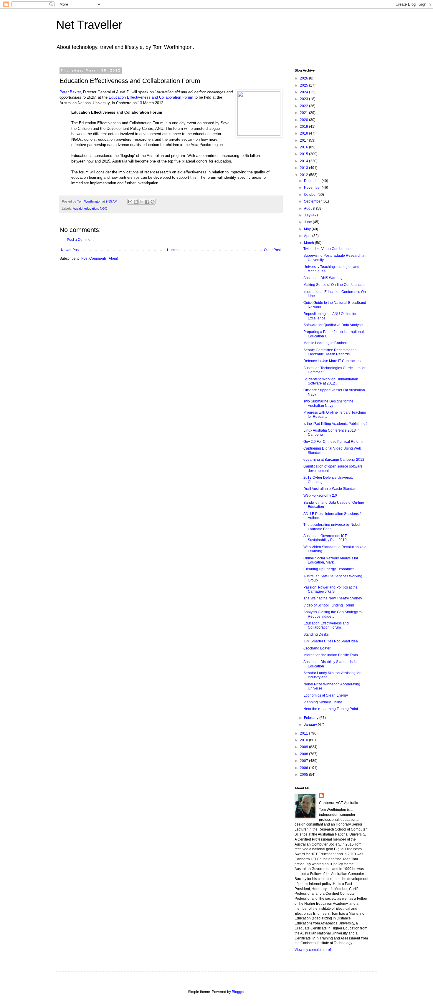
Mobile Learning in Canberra (326, 343)
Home (172, 250)
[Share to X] (141, 202)
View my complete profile (315, 950)
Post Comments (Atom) (99, 258)
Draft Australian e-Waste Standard (330, 489)
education (91, 208)
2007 (304, 761)
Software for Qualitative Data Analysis (333, 325)
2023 (304, 99)
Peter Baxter (70, 92)
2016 (304, 147)
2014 (304, 161)
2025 (304, 85)
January (311, 724)
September (313, 201)
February (311, 718)
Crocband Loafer (316, 648)
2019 (304, 127)
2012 (304, 175)
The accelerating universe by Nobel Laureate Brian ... (331, 527)
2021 (304, 113)
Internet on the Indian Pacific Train (330, 655)
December (313, 181)
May (308, 229)
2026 (304, 78)
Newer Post (70, 250)
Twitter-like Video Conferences (327, 249)
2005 (304, 775)
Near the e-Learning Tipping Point (330, 709)
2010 (304, 740)
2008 (304, 754)
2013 (304, 168)
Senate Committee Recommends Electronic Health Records (329, 352)
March (309, 243)
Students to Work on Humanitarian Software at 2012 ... (330, 381)
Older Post (272, 250)
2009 (304, 747)
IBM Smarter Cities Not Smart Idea (330, 641)
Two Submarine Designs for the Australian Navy (328, 403)
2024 (304, 92)
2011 (304, 733)
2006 (304, 768)
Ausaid (77, 208)
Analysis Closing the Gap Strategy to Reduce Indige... (332, 614)
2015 (304, 154)
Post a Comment (80, 240)
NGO (104, 208)
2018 (304, 133)
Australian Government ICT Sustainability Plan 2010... (326, 538)
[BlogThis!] (136, 202)
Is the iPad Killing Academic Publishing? (335, 424)
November (313, 187)
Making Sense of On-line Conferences (333, 285)
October (311, 195)
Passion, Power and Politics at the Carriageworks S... (330, 589)
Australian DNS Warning (323, 278)
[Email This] (130, 202)
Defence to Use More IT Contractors (332, 361)
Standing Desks (316, 634)
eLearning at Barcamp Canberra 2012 (333, 460)
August (310, 208)
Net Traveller (89, 24)
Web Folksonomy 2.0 (320, 495)
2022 (304, 106)
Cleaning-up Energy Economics (328, 569)
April (308, 236)
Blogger (238, 992)
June (308, 222)
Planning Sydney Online (322, 702)
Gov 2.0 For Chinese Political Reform (333, 442)
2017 (304, 140)
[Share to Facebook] (147, 202)
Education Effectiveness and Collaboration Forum (151, 97)
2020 (304, 120)
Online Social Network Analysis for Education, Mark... (330, 560)
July (307, 215)
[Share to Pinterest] (153, 202)
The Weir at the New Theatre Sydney (332, 598)
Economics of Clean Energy (325, 695)
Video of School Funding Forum (328, 605)
